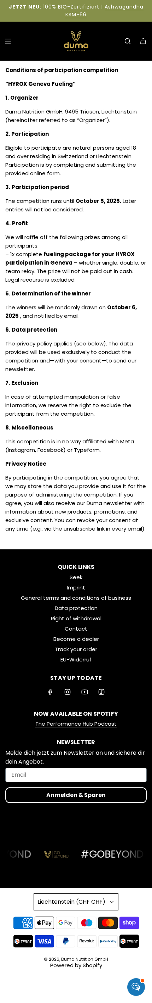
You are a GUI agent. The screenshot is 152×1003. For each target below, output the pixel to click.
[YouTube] (84, 692)
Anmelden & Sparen (76, 795)
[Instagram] (67, 692)
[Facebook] (50, 692)
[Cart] (143, 41)
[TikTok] (101, 692)
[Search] (127, 41)
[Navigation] (8, 41)
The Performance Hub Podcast (76, 723)
